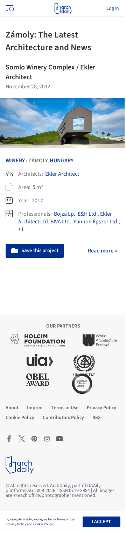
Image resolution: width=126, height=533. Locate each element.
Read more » (102, 251)
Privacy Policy (16, 524)
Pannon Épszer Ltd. (96, 221)
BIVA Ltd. (60, 221)
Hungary (62, 160)
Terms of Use (66, 519)
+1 (21, 229)
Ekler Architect (62, 174)
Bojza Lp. (64, 214)
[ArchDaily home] (63, 8)
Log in (112, 8)
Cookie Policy (43, 524)
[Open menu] (9, 8)
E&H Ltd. (88, 214)
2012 (37, 200)
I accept (101, 521)
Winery (15, 160)
